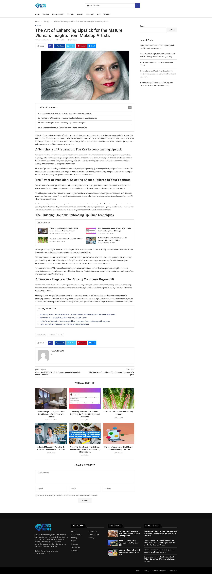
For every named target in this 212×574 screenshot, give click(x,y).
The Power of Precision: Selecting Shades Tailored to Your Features (69, 118)
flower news (41, 335)
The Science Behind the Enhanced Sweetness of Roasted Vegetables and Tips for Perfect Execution (160, 533)
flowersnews (47, 40)
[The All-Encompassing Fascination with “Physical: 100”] (113, 543)
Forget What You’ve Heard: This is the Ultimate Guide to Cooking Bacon (129, 533)
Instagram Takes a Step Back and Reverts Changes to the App (129, 552)
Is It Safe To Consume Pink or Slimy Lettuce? (66, 239)
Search (137, 5)
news (60, 335)
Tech (98, 14)
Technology (75, 547)
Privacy (91, 537)
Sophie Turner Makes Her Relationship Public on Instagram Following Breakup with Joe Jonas (75, 321)
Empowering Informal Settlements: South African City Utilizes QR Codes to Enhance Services (159, 559)
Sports (80, 14)
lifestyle (46, 21)
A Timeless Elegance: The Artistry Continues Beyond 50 (64, 127)
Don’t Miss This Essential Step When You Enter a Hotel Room (63, 318)
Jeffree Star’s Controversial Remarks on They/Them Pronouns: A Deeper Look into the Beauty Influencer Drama (159, 543)
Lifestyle (106, 14)
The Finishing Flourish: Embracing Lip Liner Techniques (63, 123)
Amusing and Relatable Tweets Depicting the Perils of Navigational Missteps (85, 414)
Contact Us (93, 531)
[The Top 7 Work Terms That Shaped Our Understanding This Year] (118, 433)
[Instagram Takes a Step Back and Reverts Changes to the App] (113, 552)
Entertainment (58, 14)
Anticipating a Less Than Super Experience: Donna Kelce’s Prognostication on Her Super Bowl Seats (77, 314)
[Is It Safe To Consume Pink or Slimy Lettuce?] (43, 240)
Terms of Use (94, 534)
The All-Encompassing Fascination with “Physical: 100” (128, 543)
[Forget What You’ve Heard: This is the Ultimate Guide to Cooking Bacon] (113, 533)
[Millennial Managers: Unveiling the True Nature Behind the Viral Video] (91, 240)
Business (89, 14)
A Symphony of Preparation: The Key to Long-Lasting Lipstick (65, 113)
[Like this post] (51, 46)
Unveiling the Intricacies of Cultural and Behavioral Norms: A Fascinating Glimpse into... (85, 449)
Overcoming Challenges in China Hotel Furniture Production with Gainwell (51, 414)
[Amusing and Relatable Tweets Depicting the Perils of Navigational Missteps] (91, 231)
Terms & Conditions (159, 571)
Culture (46, 14)
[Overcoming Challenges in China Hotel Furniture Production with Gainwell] (43, 231)
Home (37, 14)
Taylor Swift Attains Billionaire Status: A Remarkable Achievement (64, 324)
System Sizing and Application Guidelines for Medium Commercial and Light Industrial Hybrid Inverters (158, 74)
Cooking (70, 14)
